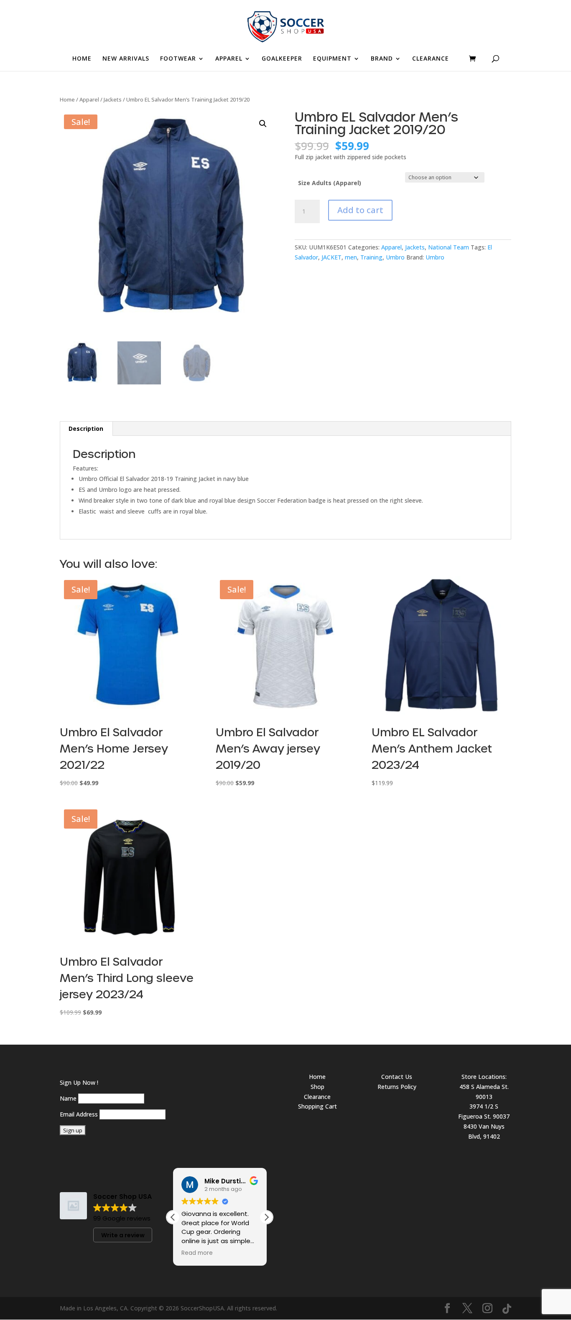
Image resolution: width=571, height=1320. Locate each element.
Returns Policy (396, 1087)
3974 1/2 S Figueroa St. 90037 (484, 1111)
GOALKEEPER (282, 59)
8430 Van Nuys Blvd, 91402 (484, 1131)
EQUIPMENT (332, 59)
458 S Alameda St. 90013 (484, 1092)
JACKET (331, 257)
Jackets (113, 99)
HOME (82, 59)
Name (68, 1098)
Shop (317, 1087)
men (351, 257)
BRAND (382, 59)
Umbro (395, 257)
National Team (448, 247)
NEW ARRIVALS (125, 59)
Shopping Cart (317, 1106)
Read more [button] (193, 1253)
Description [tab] (86, 428)
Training (371, 257)
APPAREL (228, 59)
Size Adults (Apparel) (329, 183)
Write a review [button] (123, 1235)
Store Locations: (484, 1077)
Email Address (79, 1114)
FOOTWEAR (178, 59)
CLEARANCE (430, 59)
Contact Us (396, 1077)
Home (67, 99)
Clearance (317, 1097)
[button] (262, 123)
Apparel (89, 99)
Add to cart (360, 210)
